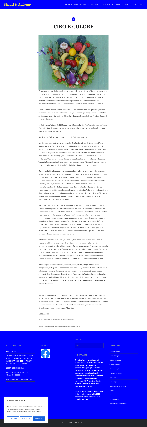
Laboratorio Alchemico (75, 4)
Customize (13, 418)
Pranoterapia (114, 395)
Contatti (126, 4)
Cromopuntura (115, 364)
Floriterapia (114, 377)
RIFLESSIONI (11, 351)
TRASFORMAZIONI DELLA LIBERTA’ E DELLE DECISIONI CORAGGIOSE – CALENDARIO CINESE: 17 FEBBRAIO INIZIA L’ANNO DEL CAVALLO (20, 360)
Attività (116, 4)
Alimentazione (115, 351)
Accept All (39, 418)
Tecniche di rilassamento (118, 403)
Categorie (138, 4)
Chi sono (106, 4)
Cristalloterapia (115, 360)
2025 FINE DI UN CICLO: (15, 368)
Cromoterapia (115, 369)
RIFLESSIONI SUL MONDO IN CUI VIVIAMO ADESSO (19, 373)
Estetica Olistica (116, 373)
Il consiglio (93, 4)
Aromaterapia (115, 356)
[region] (26, 410)
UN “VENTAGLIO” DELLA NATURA (19, 379)
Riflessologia (114, 399)
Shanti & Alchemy (18, 4)
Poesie (112, 390)
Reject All (26, 418)
